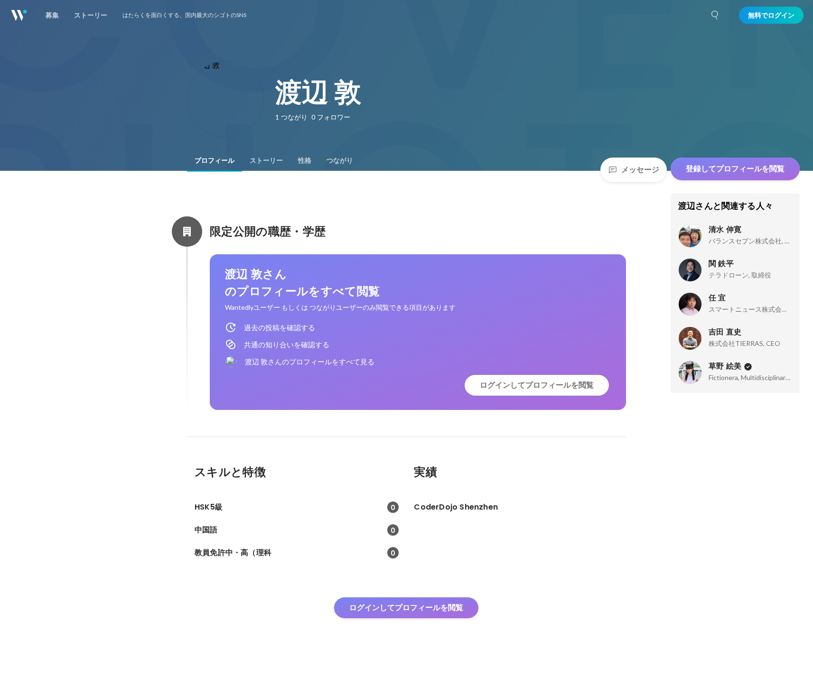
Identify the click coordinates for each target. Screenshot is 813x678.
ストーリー (266, 160)
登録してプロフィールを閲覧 (735, 168)
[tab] (214, 160)
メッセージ (640, 169)
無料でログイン (771, 15)
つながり (340, 160)
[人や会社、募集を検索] (715, 15)
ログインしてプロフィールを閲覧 (537, 385)
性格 (304, 160)
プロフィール (214, 160)
